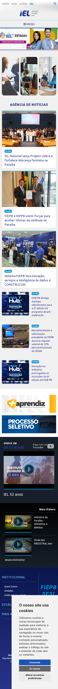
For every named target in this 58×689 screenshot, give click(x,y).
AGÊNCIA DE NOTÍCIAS (29, 105)
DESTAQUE (14, 446)
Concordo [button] (34, 662)
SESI (14, 3)
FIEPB (5, 3)
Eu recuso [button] (35, 668)
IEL (32, 3)
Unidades (8, 591)
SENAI (23, 3)
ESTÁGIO (8, 604)
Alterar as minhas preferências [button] (35, 676)
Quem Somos (10, 586)
